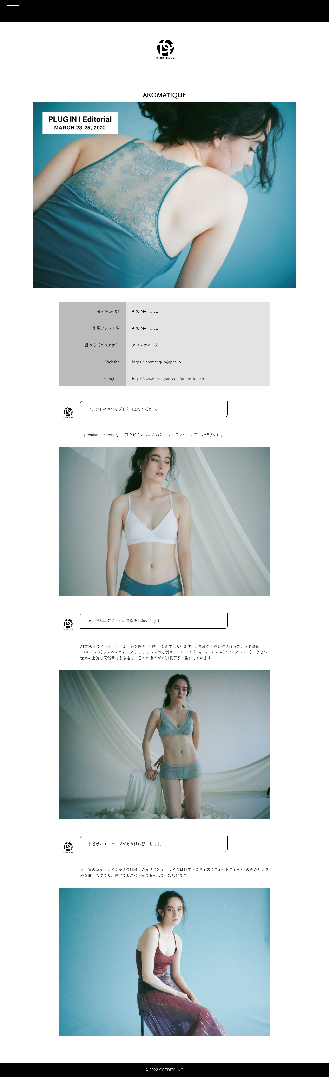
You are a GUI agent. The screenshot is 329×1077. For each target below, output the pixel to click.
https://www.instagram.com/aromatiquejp (168, 379)
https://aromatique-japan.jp (156, 362)
